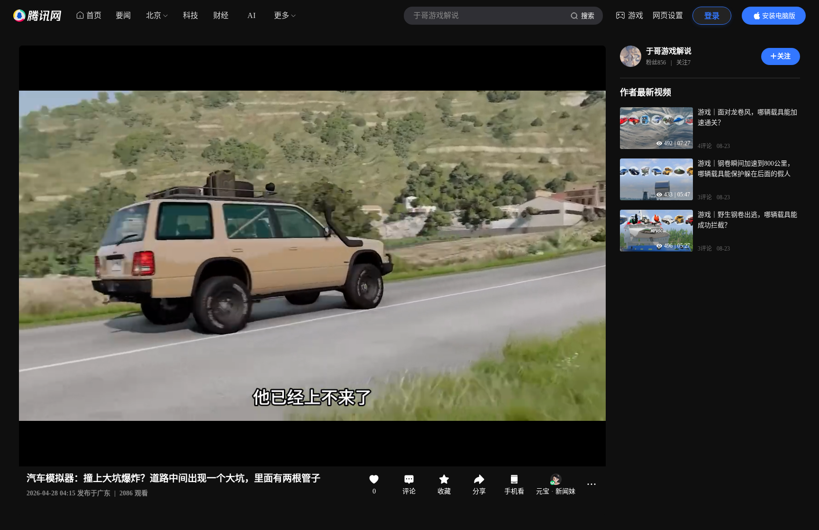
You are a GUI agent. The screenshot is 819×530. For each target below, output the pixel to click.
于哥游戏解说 (669, 51)
